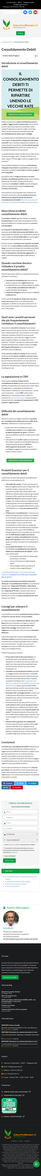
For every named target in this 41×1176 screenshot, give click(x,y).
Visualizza (14, 852)
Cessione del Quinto (17, 398)
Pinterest (18, 787)
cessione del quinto (31, 202)
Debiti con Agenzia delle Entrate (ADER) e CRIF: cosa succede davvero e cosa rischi (18, 1000)
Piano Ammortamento (12, 886)
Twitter (21, 783)
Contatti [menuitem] (27, 1141)
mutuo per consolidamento (11, 202)
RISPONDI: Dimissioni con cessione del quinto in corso (19, 1032)
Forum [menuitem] (21, 1141)
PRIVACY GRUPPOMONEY (13, 1116)
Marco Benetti (8, 928)
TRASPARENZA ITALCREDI (13, 1095)
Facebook (9, 783)
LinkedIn (33, 783)
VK (7, 787)
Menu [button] (21, 33)
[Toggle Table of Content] (35, 56)
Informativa (12, 844)
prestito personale (29, 200)
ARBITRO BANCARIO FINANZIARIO (16, 1092)
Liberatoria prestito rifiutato (10, 991)
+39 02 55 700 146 (18, 7)
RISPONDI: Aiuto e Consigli (11, 1025)
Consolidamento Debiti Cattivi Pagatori (18, 881)
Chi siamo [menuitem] (14, 1141)
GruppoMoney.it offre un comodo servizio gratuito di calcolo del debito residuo (22, 683)
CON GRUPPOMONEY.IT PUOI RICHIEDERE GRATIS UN (19, 574)
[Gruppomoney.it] (20, 24)
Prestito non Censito (8, 1005)
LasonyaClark (7, 1029)
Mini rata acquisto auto (9, 995)
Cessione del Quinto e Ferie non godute (14, 1009)
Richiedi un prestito (10, 977)
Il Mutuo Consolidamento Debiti (15, 884)
